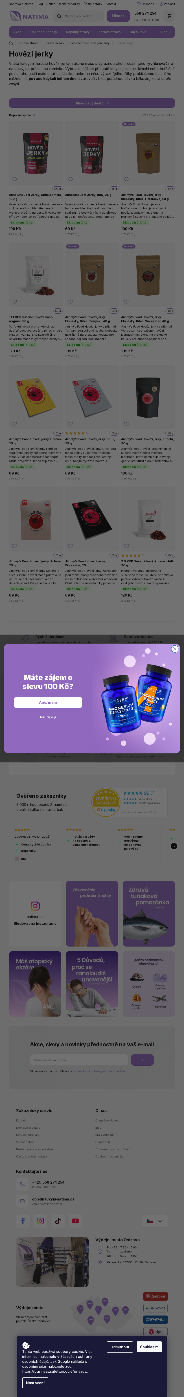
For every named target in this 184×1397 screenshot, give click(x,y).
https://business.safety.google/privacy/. (55, 1371)
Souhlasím (149, 1347)
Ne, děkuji (48, 717)
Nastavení (35, 1383)
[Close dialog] (174, 649)
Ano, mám (48, 702)
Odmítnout (119, 1347)
